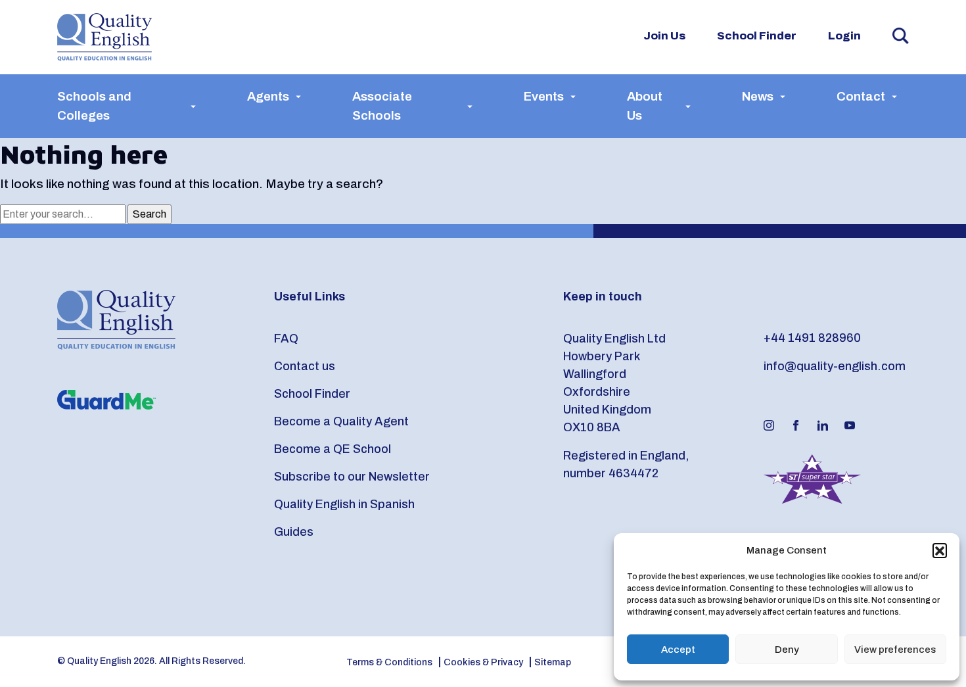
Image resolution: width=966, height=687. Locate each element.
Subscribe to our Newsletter (352, 476)
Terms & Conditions (389, 662)
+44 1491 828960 (812, 337)
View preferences (895, 649)
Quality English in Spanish (344, 504)
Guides (293, 531)
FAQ (286, 338)
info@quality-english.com (835, 366)
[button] (939, 550)
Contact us (304, 366)
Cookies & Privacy (483, 662)
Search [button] (900, 36)
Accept (678, 649)
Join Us (664, 36)
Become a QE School (332, 449)
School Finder (756, 36)
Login (844, 36)
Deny (787, 649)
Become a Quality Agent (341, 421)
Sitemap (552, 662)
